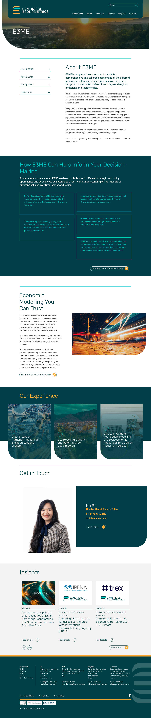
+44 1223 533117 (96, 514)
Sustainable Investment (106, 612)
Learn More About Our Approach (36, 375)
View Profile (93, 527)
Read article (27, 640)
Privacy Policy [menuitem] (44, 696)
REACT (22, 676)
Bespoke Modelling (26, 678)
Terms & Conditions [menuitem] (27, 696)
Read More (116, 647)
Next (29, 647)
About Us (100, 14)
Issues (89, 14)
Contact (133, 14)
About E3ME (27, 69)
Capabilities (77, 14)
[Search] (136, 5)
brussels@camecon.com (98, 684)
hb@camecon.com (97, 518)
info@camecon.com (49, 684)
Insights (121, 14)
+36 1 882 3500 (117, 682)
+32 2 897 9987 (95, 682)
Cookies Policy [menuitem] (59, 696)
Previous (24, 647)
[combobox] (123, 5)
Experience (26, 92)
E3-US (22, 673)
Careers (111, 14)
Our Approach (27, 84)
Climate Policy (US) (67, 612)
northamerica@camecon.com (74, 684)
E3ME (22, 669)
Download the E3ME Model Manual (107, 268)
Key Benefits (27, 77)
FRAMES (23, 671)
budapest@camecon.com (120, 684)
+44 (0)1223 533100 (49, 682)
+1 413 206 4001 (69, 682)
